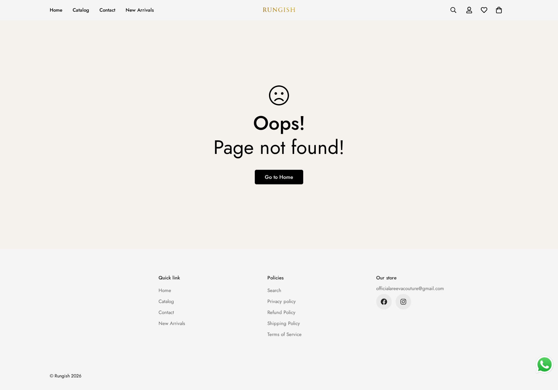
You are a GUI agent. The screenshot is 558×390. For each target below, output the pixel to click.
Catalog (81, 10)
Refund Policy (281, 312)
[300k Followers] (384, 301)
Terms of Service (284, 334)
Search (274, 290)
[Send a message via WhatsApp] (544, 364)
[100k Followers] (403, 301)
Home (56, 10)
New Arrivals (140, 10)
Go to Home (279, 177)
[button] (498, 10)
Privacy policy (281, 301)
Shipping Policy (283, 323)
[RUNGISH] (279, 10)
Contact (107, 10)
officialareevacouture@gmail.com (410, 288)
